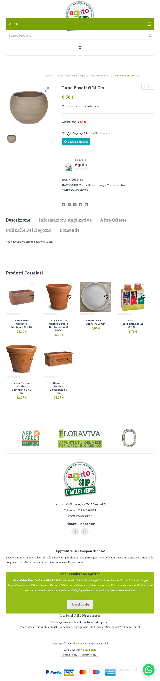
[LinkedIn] (86, 204)
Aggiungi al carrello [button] (16, 329)
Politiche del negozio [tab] (28, 230)
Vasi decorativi (100, 75)
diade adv (78, 643)
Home (48, 75)
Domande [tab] (70, 230)
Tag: (65, 189)
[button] (149, 670)
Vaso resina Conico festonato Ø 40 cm (21, 387)
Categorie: (70, 185)
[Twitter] (69, 204)
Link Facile (89, 649)
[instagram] (85, 532)
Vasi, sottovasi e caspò (71, 75)
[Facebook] (63, 204)
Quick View (26, 329)
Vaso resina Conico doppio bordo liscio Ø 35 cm (58, 325)
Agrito (81, 164)
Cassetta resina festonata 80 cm (58, 387)
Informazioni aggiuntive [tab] (65, 220)
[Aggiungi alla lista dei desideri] (32, 286)
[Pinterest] (74, 204)
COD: (65, 180)
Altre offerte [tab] (113, 220)
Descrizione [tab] (18, 220)
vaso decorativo (78, 189)
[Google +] (80, 204)
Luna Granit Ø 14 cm (144, 87)
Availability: (69, 121)
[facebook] (75, 532)
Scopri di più (80, 604)
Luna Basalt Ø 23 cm (151, 87)
